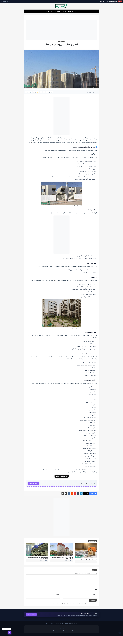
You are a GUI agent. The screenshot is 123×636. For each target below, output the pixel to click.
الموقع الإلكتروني (57, 594)
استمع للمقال (49, 92)
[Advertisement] (61, 30)
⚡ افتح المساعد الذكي (31, 614)
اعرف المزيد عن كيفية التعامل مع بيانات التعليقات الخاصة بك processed (62, 603)
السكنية (55, 280)
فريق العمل (54, 630)
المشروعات (90, 213)
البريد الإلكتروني (94, 594)
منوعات (52, 11)
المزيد (48, 11)
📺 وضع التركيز (28, 92)
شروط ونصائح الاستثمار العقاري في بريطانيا (89, 559)
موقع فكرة (71, 623)
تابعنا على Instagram (61, 476)
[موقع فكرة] (61, 6)
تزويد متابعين (73, 630)
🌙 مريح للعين (35, 92)
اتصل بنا (67, 630)
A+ (43, 92)
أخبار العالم (71, 11)
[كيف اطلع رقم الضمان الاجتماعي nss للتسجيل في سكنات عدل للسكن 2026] (61, 549)
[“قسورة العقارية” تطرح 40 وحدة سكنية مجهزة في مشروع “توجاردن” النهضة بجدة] (37, 549)
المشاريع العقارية (64, 17)
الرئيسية (76, 11)
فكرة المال (69, 17)
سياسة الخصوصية (61, 630)
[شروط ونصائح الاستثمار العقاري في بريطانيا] (86, 550)
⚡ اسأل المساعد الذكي (33, 483)
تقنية (59, 11)
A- (40, 92)
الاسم (95, 589)
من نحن (48, 630)
